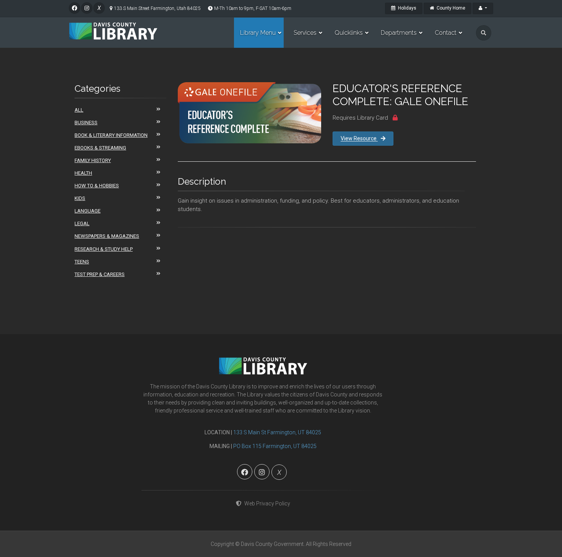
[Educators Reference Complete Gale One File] (249, 112)
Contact (445, 32)
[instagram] (87, 8)
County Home (450, 8)
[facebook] (74, 8)
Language (88, 211)
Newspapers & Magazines (107, 236)
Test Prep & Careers (100, 274)
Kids (80, 198)
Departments (399, 32)
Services (305, 32)
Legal (82, 223)
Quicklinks (349, 32)
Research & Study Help (104, 249)
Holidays (406, 8)
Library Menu (258, 32)
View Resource (359, 138)
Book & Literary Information (111, 135)
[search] (483, 33)
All (79, 110)
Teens (82, 262)
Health (83, 173)
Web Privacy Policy (267, 503)
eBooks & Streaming (100, 148)
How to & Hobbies (97, 185)
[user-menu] (483, 8)
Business (86, 122)
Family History (93, 160)
